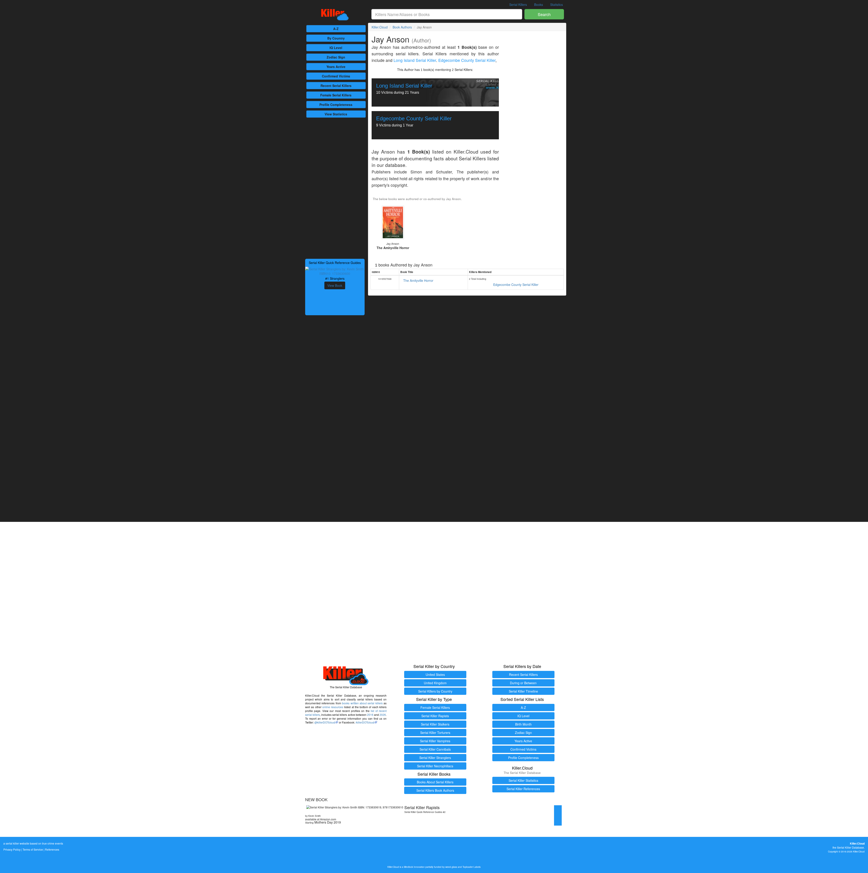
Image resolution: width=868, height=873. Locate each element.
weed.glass (451, 866)
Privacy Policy (12, 849)
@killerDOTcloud (324, 722)
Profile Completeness (523, 757)
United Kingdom (435, 683)
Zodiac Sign (336, 57)
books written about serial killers (362, 703)
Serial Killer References (523, 789)
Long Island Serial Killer (415, 60)
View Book (334, 285)
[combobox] (446, 14)
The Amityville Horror (418, 280)
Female (335, 95)
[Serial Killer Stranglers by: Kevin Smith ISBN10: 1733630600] (335, 270)
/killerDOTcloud (365, 722)
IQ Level (336, 47)
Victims (336, 76)
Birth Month (523, 724)
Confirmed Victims (523, 749)
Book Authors (402, 27)
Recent (336, 85)
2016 (370, 715)
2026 (383, 715)
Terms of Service (33, 849)
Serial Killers (518, 4)
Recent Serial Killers (523, 674)
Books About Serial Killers (435, 782)
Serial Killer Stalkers (435, 724)
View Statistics (336, 114)
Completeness (335, 104)
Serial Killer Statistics (523, 780)
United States (435, 674)
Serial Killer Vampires (435, 741)
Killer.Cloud (380, 27)
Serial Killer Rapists (435, 716)
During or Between (523, 683)
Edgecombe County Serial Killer (466, 60)
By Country (336, 38)
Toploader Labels (471, 866)
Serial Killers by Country (435, 691)
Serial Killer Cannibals (435, 749)
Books (538, 4)
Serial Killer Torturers (435, 732)
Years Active (335, 66)
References (52, 849)
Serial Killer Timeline (523, 691)
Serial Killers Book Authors (435, 790)
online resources (332, 707)
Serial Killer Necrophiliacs (435, 766)
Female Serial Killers (435, 707)
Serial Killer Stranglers (435, 757)
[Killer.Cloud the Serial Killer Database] (335, 14)
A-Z (336, 28)
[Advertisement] (335, 187)
